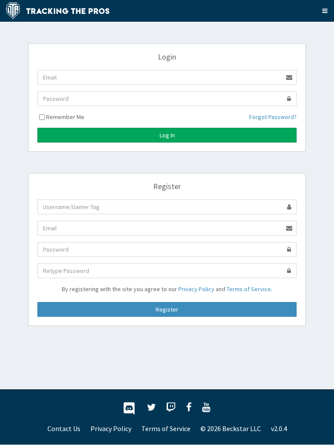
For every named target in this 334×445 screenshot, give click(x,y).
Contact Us (63, 428)
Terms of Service (249, 289)
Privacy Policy (196, 289)
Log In (167, 135)
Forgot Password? (273, 117)
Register (167, 309)
